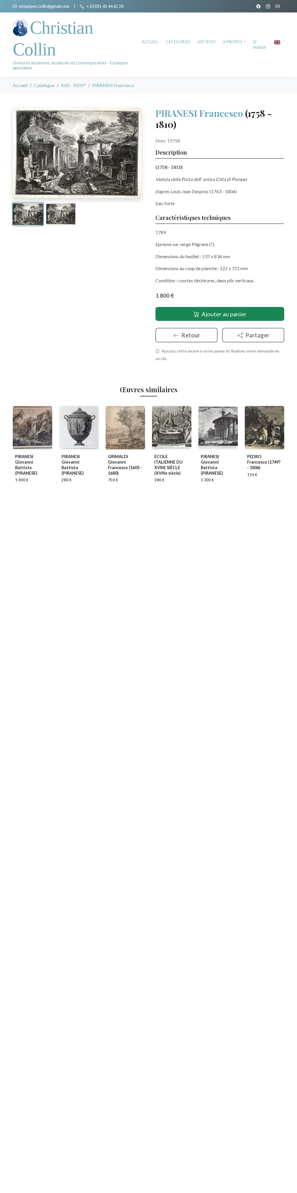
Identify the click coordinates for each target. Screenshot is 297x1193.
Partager (257, 335)
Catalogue (44, 85)
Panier (259, 47)
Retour (190, 335)
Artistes (206, 41)
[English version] (277, 42)
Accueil (150, 41)
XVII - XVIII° (73, 85)
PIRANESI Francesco (199, 113)
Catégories (178, 41)
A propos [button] (233, 41)
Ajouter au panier (224, 313)
